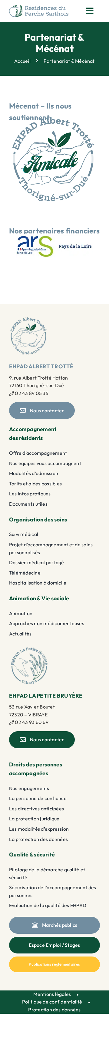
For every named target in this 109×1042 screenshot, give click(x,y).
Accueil (22, 61)
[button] (13, 158)
